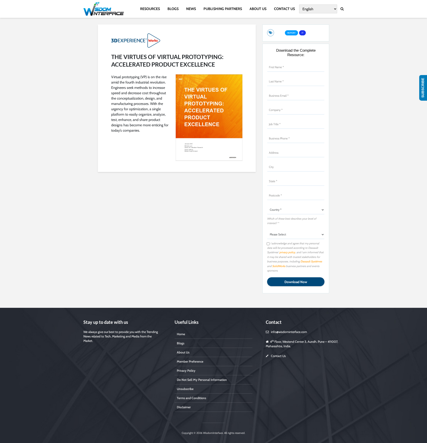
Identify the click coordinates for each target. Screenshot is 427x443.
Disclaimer (184, 407)
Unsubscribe (185, 389)
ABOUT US (258, 9)
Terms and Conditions (191, 398)
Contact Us (278, 356)
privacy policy (287, 252)
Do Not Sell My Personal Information (202, 380)
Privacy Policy (186, 371)
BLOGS (173, 9)
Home (181, 334)
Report (291, 32)
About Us (183, 352)
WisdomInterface (212, 433)
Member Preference (190, 361)
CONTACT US (284, 9)
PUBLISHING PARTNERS (222, 9)
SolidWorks (279, 266)
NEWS (191, 9)
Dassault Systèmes (311, 261)
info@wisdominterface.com (289, 332)
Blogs (180, 343)
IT (302, 32)
